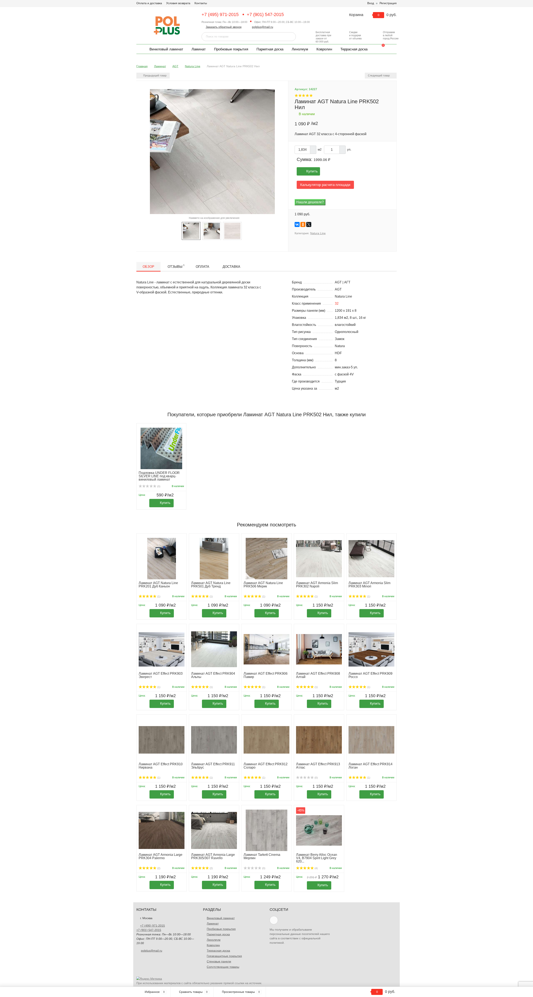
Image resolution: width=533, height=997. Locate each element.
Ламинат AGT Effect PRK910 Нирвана (161, 765)
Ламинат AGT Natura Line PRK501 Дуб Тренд (210, 584)
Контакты (200, 3)
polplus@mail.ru (262, 27)
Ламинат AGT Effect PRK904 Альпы (213, 675)
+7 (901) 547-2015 (265, 14)
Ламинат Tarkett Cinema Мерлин (262, 856)
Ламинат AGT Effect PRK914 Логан (370, 765)
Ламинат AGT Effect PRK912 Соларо (266, 765)
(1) (158, 596)
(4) (316, 868)
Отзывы (176, 266)
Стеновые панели (219, 961)
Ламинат (199, 49)
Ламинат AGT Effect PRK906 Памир (266, 675)
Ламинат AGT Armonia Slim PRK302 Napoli (317, 584)
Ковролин (324, 49)
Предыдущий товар (155, 75)
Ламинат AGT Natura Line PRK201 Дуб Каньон (158, 584)
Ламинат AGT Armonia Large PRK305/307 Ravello (213, 856)
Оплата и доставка (149, 3)
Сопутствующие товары (223, 966)
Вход (370, 3)
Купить (312, 171)
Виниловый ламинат (166, 49)
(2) (158, 868)
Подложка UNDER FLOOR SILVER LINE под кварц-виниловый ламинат (159, 476)
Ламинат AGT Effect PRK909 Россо (370, 675)
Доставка (231, 266)
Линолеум (300, 49)
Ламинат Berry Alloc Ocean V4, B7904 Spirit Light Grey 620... (316, 858)
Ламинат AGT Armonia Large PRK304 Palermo (160, 856)
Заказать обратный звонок (224, 27)
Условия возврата (178, 3)
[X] (308, 224)
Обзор (148, 266)
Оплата (202, 266)
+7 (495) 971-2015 (220, 14)
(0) (158, 486)
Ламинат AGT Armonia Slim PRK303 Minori (369, 584)
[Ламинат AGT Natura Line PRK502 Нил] (191, 230)
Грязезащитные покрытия (224, 956)
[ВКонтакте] (297, 224)
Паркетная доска (270, 49)
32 (337, 303)
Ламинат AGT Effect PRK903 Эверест (161, 675)
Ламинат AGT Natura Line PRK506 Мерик (263, 584)
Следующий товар (379, 75)
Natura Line (318, 233)
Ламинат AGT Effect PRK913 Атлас (318, 765)
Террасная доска (353, 49)
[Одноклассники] (302, 224)
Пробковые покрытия (231, 49)
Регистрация (388, 3)
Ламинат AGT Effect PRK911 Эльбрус (213, 765)
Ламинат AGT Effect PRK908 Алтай (318, 675)
